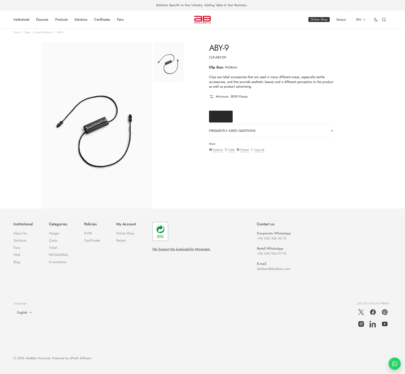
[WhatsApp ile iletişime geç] (395, 364)
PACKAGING (58, 254)
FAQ (17, 254)
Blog (17, 262)
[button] (384, 20)
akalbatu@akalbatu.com (273, 268)
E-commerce (57, 262)
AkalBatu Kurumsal (38, 358)
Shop (27, 32)
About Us (20, 233)
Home (17, 32)
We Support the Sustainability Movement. (181, 249)
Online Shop (125, 233)
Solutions (20, 240)
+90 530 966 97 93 (271, 253)
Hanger (54, 233)
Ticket (53, 247)
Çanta (53, 240)
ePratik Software (80, 358)
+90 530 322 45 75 (271, 238)
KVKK (88, 233)
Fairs (17, 247)
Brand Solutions (43, 32)
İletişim (121, 240)
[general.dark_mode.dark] (376, 19)
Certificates (92, 240)
